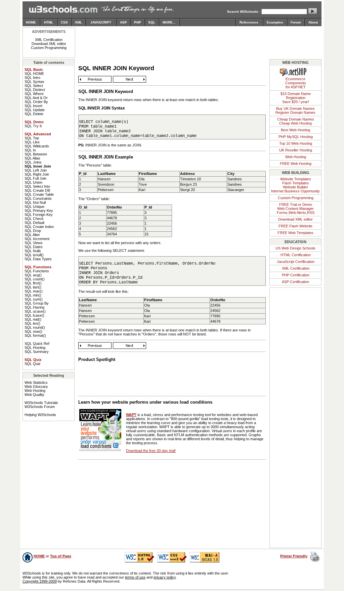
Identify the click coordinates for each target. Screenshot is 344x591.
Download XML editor (49, 44)
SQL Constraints (38, 198)
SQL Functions (37, 271)
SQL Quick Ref (37, 344)
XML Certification (48, 40)
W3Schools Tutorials (41, 403)
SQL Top (32, 138)
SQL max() (34, 291)
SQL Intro (32, 78)
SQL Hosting (35, 348)
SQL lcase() (34, 315)
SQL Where (34, 94)
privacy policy (165, 577)
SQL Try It (33, 126)
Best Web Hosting (295, 130)
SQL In (30, 150)
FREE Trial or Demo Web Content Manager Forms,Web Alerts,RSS (295, 208)
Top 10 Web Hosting (295, 143)
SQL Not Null (35, 202)
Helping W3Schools (40, 415)
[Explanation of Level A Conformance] (204, 561)
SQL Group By (37, 303)
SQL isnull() (34, 255)
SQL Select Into (37, 186)
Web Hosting (35, 391)
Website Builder (295, 187)
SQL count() (35, 279)
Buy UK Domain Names (295, 108)
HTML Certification (296, 255)
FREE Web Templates (295, 233)
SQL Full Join (35, 178)
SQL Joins (33, 162)
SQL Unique (34, 206)
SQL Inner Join (38, 166)
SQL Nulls (33, 251)
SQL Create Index (39, 227)
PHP (137, 22)
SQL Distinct (35, 90)
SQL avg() (33, 275)
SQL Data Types (38, 259)
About (313, 22)
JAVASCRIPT (100, 22)
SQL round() (35, 327)
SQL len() (32, 323)
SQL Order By (36, 102)
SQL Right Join (37, 174)
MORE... (169, 22)
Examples (275, 22)
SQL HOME (34, 74)
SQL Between (36, 154)
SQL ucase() (35, 311)
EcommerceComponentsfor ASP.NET (295, 83)
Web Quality (34, 395)
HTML (48, 22)
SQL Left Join (36, 170)
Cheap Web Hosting (295, 123)
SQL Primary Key (39, 211)
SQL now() (33, 331)
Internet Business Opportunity (295, 191)
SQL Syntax (34, 82)
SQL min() (33, 295)
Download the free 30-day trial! (151, 451)
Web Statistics (36, 382)
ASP (123, 22)
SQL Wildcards (37, 146)
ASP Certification (295, 282)
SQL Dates (34, 247)
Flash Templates (295, 183)
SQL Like (32, 142)
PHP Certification (295, 275)
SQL (151, 22)
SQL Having (34, 307)
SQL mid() (33, 319)
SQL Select (34, 86)
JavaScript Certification (295, 262)
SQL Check (34, 219)
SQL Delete (34, 114)
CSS (64, 22)
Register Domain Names (295, 112)
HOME (31, 22)
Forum (296, 22)
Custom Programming (49, 48)
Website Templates (295, 179)
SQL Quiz (33, 364)
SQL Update (35, 110)
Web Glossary (36, 386)
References (249, 22)
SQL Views (34, 243)
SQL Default (34, 223)
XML (78, 22)
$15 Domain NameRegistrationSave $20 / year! (296, 98)
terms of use (135, 577)
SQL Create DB (37, 190)
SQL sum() (34, 299)
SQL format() (35, 335)
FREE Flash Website (295, 226)
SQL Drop (33, 231)
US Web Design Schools (295, 248)
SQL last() (33, 287)
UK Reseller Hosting (295, 150)
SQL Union (33, 182)
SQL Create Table (39, 194)
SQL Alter (32, 235)
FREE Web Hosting (295, 164)
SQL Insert (33, 106)
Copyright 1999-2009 (40, 581)
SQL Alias (32, 158)
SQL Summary (37, 352)
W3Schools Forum (40, 407)
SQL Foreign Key (39, 215)
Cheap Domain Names (295, 119)
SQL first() (33, 283)
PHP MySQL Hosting (295, 137)
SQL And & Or (36, 98)
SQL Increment (37, 239)
